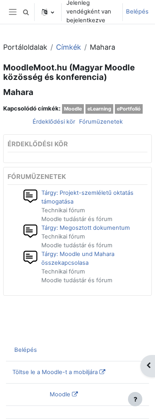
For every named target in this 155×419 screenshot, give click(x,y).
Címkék (68, 47)
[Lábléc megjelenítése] (135, 399)
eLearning (99, 109)
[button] (26, 12)
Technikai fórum (63, 210)
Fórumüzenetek (101, 121)
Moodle (73, 109)
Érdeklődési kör (54, 121)
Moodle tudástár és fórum (76, 219)
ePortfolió (129, 109)
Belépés (137, 11)
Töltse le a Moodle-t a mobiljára (55, 372)
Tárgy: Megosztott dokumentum (85, 227)
